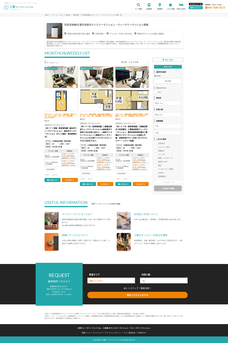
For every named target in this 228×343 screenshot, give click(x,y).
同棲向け (161, 150)
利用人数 (146, 274)
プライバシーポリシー (113, 332)
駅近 (160, 165)
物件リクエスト (195, 8)
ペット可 (161, 154)
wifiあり (161, 172)
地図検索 (160, 9)
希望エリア (94, 274)
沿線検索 (149, 9)
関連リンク (86, 332)
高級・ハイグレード (165, 158)
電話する (71, 180)
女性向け (161, 143)
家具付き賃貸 (181, 9)
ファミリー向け (164, 147)
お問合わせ (53, 180)
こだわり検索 (170, 9)
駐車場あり (162, 176)
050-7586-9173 (216, 7)
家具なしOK (162, 161)
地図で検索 (169, 60)
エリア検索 (138, 9)
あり (159, 92)
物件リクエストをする (137, 295)
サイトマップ (98, 332)
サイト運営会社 (129, 332)
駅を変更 (168, 81)
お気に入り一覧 (197, 4)
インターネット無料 (165, 169)
